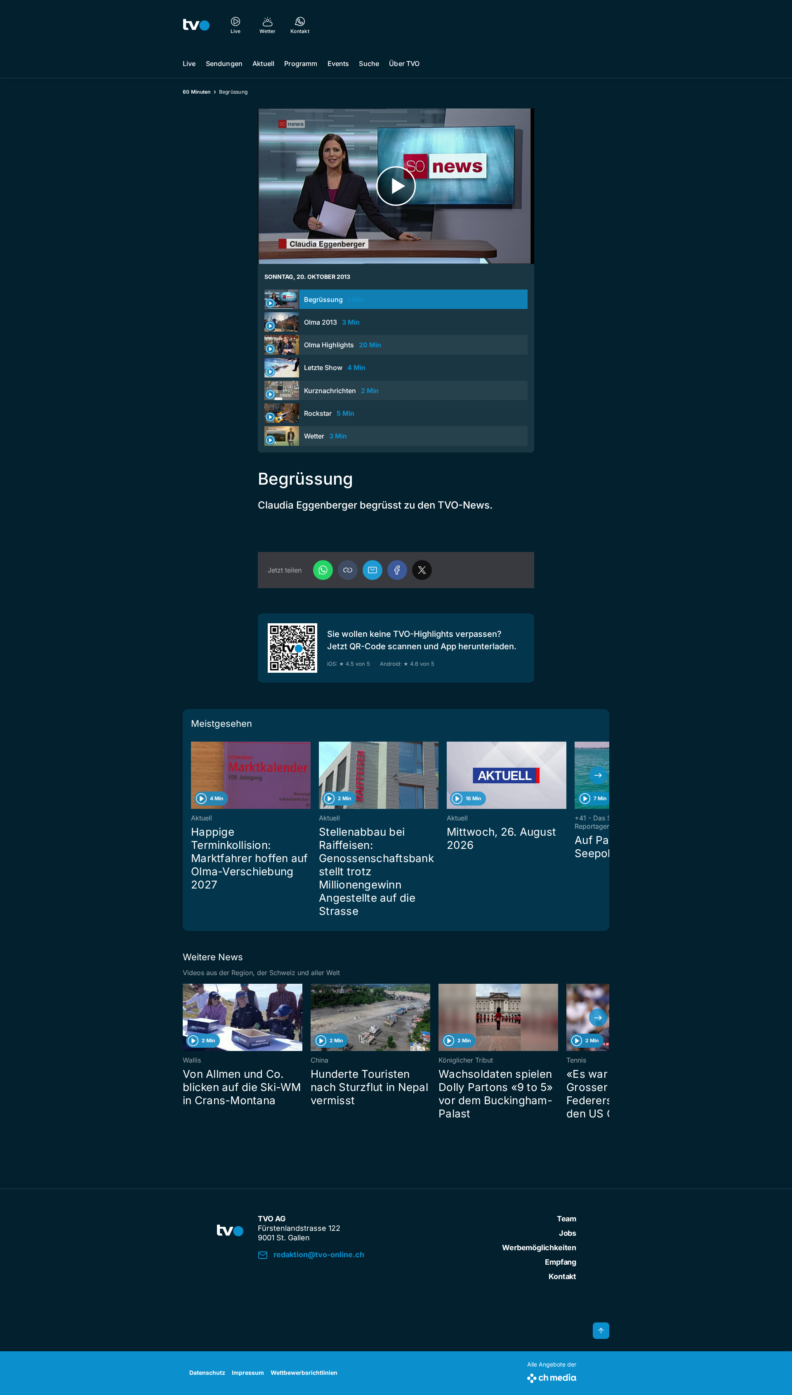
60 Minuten (197, 92)
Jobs (567, 1233)
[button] (348, 570)
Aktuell (263, 63)
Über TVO (404, 63)
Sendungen (224, 63)
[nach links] (194, 775)
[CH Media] (551, 1377)
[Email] (372, 570)
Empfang (560, 1262)
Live (189, 63)
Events (338, 63)
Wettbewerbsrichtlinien (304, 1372)
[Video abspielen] (396, 186)
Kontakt (562, 1276)
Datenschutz (207, 1372)
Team (566, 1218)
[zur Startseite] (196, 25)
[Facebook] (397, 570)
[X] (422, 570)
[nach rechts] (598, 775)
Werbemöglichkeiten (539, 1247)
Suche (369, 63)
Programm (300, 63)
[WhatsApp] (323, 570)
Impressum (248, 1372)
